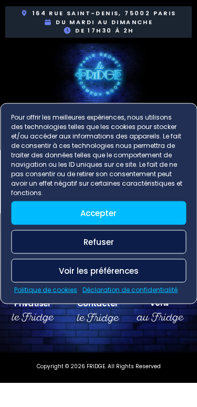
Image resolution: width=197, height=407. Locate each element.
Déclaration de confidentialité (130, 289)
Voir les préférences (99, 270)
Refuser (99, 241)
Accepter (98, 212)
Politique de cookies (45, 289)
